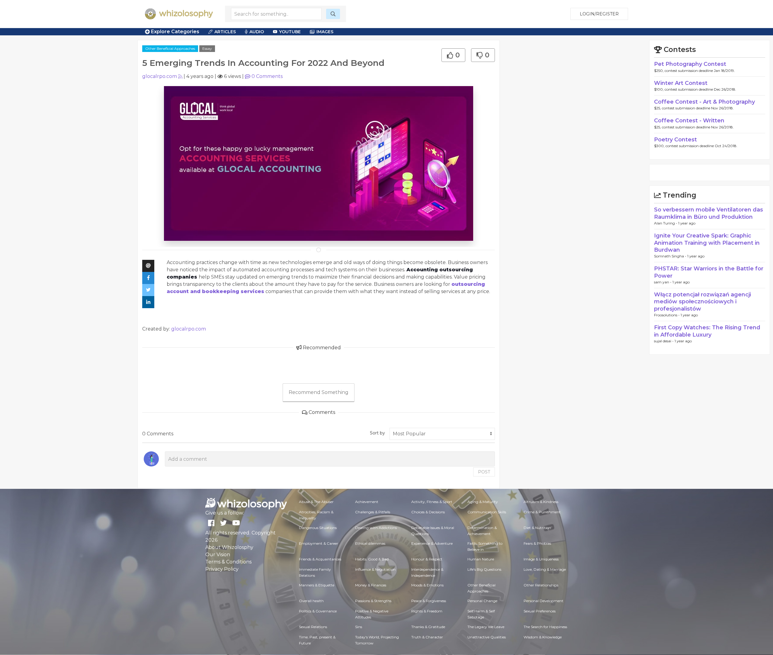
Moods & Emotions (427, 585)
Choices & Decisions (428, 512)
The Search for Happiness (545, 626)
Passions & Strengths (373, 601)
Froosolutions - (667, 315)
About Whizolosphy (229, 547)
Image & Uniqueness (541, 559)
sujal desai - (664, 341)
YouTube (290, 31)
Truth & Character (427, 637)
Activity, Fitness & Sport (431, 501)
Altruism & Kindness (541, 501)
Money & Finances (370, 585)
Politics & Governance (318, 611)
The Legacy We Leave (485, 626)
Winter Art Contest (680, 83)
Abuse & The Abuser (316, 501)
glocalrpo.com (159, 76)
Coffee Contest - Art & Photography (704, 101)
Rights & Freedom (426, 611)
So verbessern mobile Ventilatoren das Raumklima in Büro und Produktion (708, 213)
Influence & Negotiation (375, 569)
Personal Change (482, 601)
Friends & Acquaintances (320, 559)
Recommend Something (318, 392)
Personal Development (543, 601)
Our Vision (217, 554)
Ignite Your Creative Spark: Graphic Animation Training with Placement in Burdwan (707, 242)
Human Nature (480, 559)
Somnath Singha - (670, 256)
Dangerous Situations (318, 527)
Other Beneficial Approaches (170, 48)
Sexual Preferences (540, 611)
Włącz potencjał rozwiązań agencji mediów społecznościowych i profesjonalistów (702, 301)
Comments (267, 76)
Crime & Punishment (542, 512)
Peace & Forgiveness (428, 601)
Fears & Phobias (537, 543)
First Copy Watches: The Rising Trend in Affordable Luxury (707, 331)
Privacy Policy (222, 569)
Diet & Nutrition (537, 527)
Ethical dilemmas (370, 543)
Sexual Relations (313, 626)
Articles (225, 31)
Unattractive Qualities (486, 637)
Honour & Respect (426, 559)
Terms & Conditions (228, 562)
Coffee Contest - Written (689, 120)
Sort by (377, 433)
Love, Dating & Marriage (545, 569)
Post (484, 472)
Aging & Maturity (482, 501)
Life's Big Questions (484, 569)
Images (324, 31)
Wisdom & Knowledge (543, 637)
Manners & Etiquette (316, 585)
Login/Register (599, 14)
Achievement (366, 501)
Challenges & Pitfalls (372, 512)
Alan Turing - (666, 223)
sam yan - (663, 282)
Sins (358, 626)
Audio (256, 31)
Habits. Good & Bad (372, 559)
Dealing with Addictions (376, 527)
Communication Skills (486, 512)
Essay (207, 48)
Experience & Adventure (432, 543)
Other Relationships (541, 585)
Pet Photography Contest (690, 64)
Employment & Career (318, 543)
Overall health (311, 601)
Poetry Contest (675, 139)
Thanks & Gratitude (428, 626)
